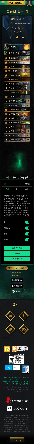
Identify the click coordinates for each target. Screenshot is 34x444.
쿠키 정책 (27, 382)
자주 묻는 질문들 (8, 377)
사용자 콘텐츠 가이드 (16, 380)
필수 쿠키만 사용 (17, 259)
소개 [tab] (26, 189)
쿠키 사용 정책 (10, 384)
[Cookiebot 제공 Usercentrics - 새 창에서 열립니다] (22, 184)
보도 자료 (25, 384)
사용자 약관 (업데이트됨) (22, 377)
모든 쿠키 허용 (17, 248)
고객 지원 (18, 384)
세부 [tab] (17, 189)
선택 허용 (17, 253)
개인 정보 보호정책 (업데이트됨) (12, 382)
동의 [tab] (7, 189)
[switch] (27, 228)
